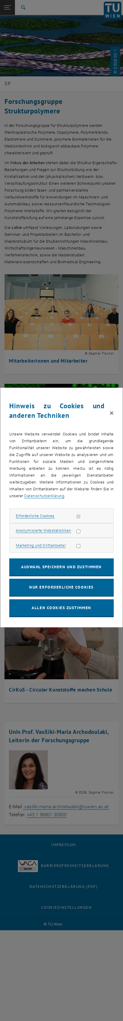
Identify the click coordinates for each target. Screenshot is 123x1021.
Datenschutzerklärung (44, 496)
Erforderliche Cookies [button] (35, 516)
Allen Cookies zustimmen (61, 607)
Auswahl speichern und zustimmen (61, 566)
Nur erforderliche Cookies (61, 587)
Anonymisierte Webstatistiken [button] (43, 530)
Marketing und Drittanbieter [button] (41, 545)
